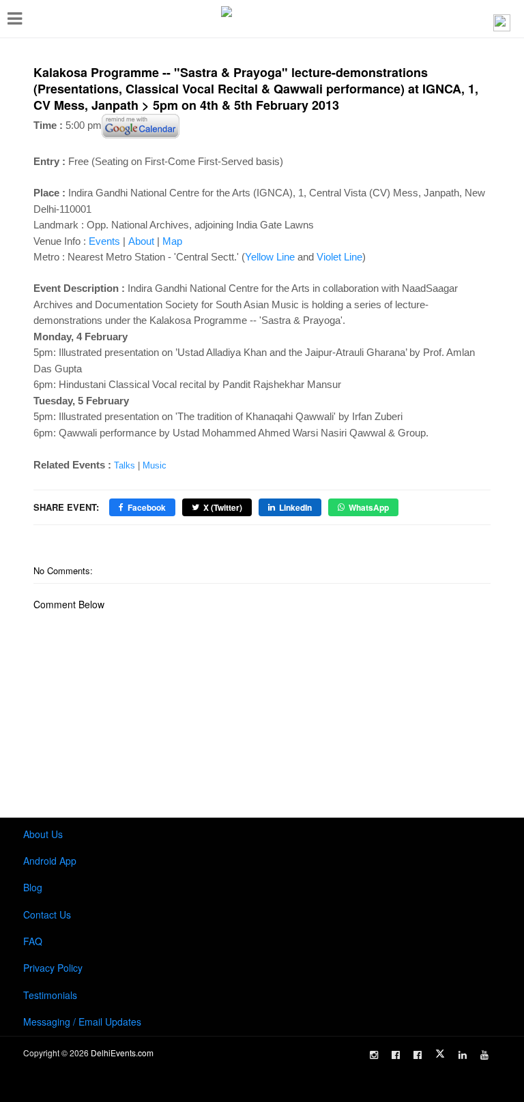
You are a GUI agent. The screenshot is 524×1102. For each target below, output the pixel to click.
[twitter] (440, 1053)
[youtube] (484, 1055)
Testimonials (50, 995)
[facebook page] (396, 1055)
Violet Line (339, 257)
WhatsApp (369, 507)
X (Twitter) (222, 507)
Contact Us (47, 914)
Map (172, 241)
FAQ (32, 941)
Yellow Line (270, 257)
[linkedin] (462, 1055)
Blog (32, 887)
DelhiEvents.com (122, 1052)
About (141, 241)
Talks (124, 465)
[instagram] (374, 1055)
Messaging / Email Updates (82, 1021)
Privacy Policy (53, 967)
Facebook (147, 507)
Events (104, 241)
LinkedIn (295, 507)
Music (154, 465)
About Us (43, 834)
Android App (49, 860)
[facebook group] (417, 1055)
